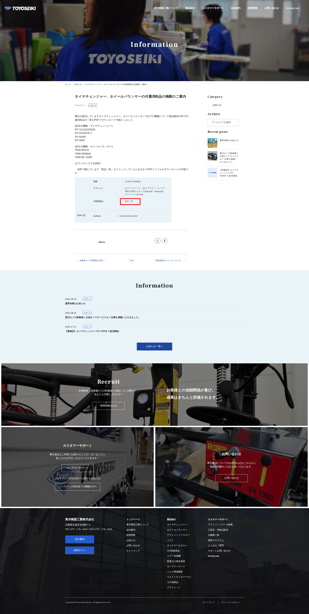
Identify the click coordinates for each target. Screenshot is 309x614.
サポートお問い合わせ (219, 550)
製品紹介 (190, 8)
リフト (170, 540)
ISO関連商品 (173, 550)
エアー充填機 (174, 556)
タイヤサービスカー (177, 545)
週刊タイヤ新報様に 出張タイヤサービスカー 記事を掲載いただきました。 (102, 317)
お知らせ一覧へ (154, 346)
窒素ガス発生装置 (176, 561)
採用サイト (80, 550)
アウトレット (174, 587)
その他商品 (172, 582)
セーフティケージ (176, 566)
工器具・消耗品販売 (218, 530)
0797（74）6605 (79, 529)
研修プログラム (216, 540)
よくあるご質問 (216, 545)
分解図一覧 (213, 535)
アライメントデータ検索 (220, 524)
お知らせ (92, 105)
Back (132, 260)
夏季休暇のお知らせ (229, 140)
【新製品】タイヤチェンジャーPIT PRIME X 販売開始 (229, 173)
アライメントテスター (178, 535)
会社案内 (79, 539)
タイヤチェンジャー (177, 524)
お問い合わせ (133, 545)
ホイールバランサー (177, 530)
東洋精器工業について (137, 524)
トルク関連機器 (175, 571)
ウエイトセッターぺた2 (179, 577)
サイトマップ (133, 550)
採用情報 (130, 535)
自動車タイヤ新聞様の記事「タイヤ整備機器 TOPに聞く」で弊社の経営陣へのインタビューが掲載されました (96, 260)
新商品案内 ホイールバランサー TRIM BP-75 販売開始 (171, 260)
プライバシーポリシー (231, 602)
